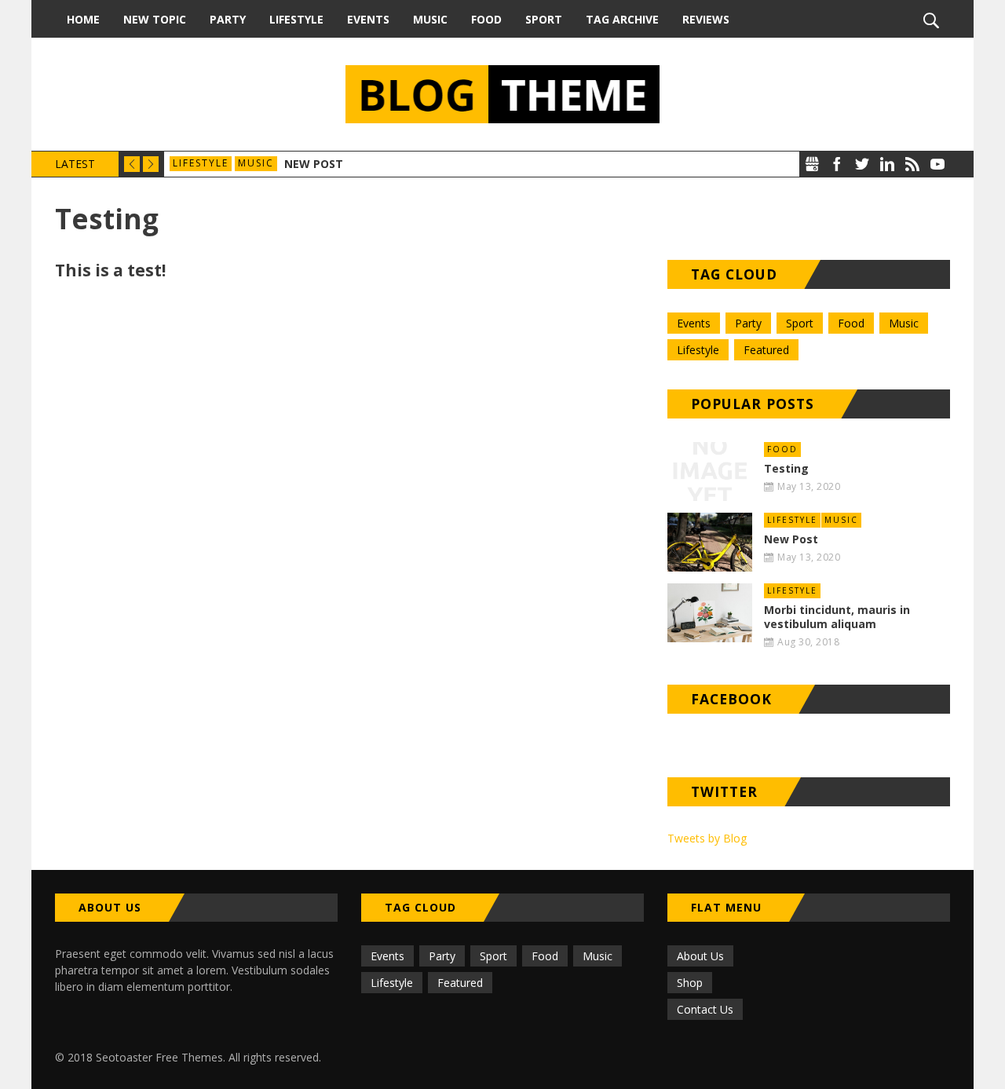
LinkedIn (887, 164)
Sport (543, 19)
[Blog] (502, 94)
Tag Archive (622, 19)
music (256, 163)
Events (368, 19)
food (851, 323)
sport (799, 323)
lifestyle (200, 163)
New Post (313, 163)
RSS (912, 164)
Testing (786, 469)
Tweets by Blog (707, 838)
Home (83, 19)
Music (430, 19)
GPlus (811, 164)
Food (486, 19)
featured (766, 349)
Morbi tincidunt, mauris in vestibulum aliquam (837, 617)
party (748, 323)
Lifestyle (296, 19)
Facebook (837, 164)
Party (228, 19)
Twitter (862, 164)
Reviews (705, 19)
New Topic (154, 19)
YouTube (937, 164)
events (694, 323)
